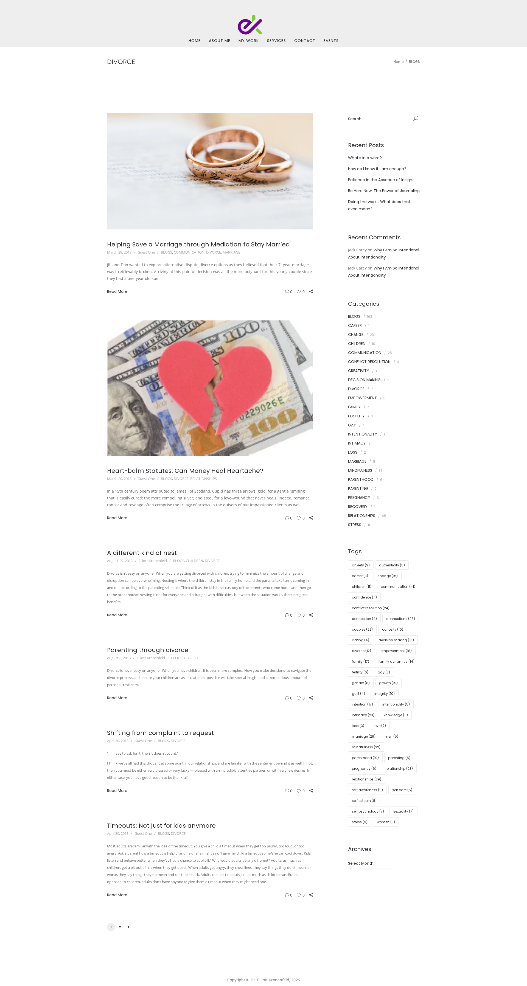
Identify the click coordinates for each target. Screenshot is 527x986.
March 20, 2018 (119, 478)
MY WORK (249, 40)
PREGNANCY (359, 497)
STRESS (354, 524)
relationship (399, 768)
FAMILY (354, 407)
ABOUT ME (219, 40)
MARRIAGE (231, 252)
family (360, 661)
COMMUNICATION (189, 252)
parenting (399, 757)
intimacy (363, 715)
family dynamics (396, 661)
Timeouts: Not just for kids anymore (161, 825)
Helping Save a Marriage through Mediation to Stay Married (198, 244)
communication (398, 586)
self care (402, 790)
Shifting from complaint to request (160, 733)
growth (388, 683)
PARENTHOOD (361, 479)
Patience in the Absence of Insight (381, 179)
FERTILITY (356, 416)
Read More (117, 291)
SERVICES (276, 40)
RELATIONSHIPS (203, 478)
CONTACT (304, 40)
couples (362, 629)
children (361, 586)
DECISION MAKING (364, 380)
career (360, 576)
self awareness (367, 790)
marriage (363, 736)
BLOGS (414, 61)
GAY (352, 425)
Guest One (146, 252)
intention (362, 704)
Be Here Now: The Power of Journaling (384, 190)
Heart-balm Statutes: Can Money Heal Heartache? (185, 471)
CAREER (355, 325)
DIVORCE (213, 252)
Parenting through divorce (147, 650)
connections (400, 618)
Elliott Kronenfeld (153, 560)
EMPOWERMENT (362, 398)
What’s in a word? (365, 158)
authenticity (392, 565)
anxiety (361, 565)
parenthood (365, 757)
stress (360, 822)
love (380, 725)
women (386, 822)
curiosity (392, 629)
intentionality (396, 704)
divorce (361, 650)
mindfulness (366, 747)
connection (364, 618)
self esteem (364, 800)
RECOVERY (358, 506)
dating (360, 640)
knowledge (396, 715)
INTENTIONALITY (362, 434)
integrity (384, 693)
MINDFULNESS (360, 470)
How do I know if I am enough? (377, 169)
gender (361, 683)
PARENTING (358, 488)
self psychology (368, 811)
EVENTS (331, 40)
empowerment (396, 650)
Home (398, 61)
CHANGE (355, 334)
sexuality (403, 811)
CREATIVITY (358, 370)
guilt (358, 693)
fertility (360, 672)
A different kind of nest (142, 553)
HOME (195, 40)
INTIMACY (357, 443)
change (387, 576)
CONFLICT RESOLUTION (369, 361)
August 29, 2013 (120, 560)
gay (384, 672)
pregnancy (364, 768)
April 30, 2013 (117, 740)
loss (358, 725)
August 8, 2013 (119, 657)
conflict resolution (370, 608)
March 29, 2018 (119, 252)
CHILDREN (194, 560)
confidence (364, 597)
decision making (396, 640)
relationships (366, 779)
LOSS (352, 452)
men (391, 736)
